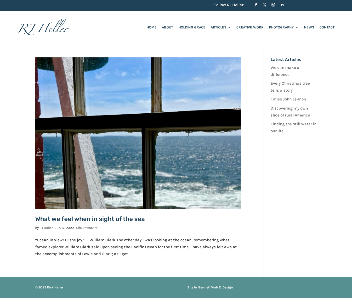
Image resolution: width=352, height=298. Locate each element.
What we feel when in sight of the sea (90, 219)
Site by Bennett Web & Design (210, 287)
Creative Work (250, 27)
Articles (218, 27)
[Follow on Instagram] (273, 4)
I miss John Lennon (288, 99)
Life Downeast (86, 228)
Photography (281, 27)
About (167, 27)
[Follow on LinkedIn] (281, 4)
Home (152, 27)
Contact (327, 27)
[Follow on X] (264, 4)
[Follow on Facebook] (256, 4)
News (309, 27)
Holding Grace (191, 27)
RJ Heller (46, 228)
